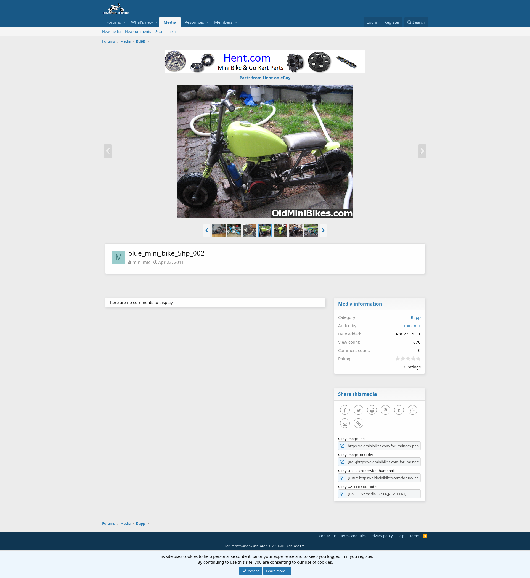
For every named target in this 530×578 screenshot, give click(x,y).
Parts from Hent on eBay (265, 77)
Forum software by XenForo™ (265, 546)
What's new (142, 22)
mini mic (141, 262)
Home (414, 535)
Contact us (327, 535)
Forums (113, 22)
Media (169, 22)
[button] (124, 22)
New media (111, 31)
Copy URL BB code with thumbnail (366, 470)
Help (400, 535)
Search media (166, 31)
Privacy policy (381, 535)
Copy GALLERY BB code (357, 486)
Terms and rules (353, 535)
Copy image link (351, 438)
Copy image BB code (355, 454)
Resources (194, 22)
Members (223, 22)
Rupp (416, 317)
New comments (138, 31)
